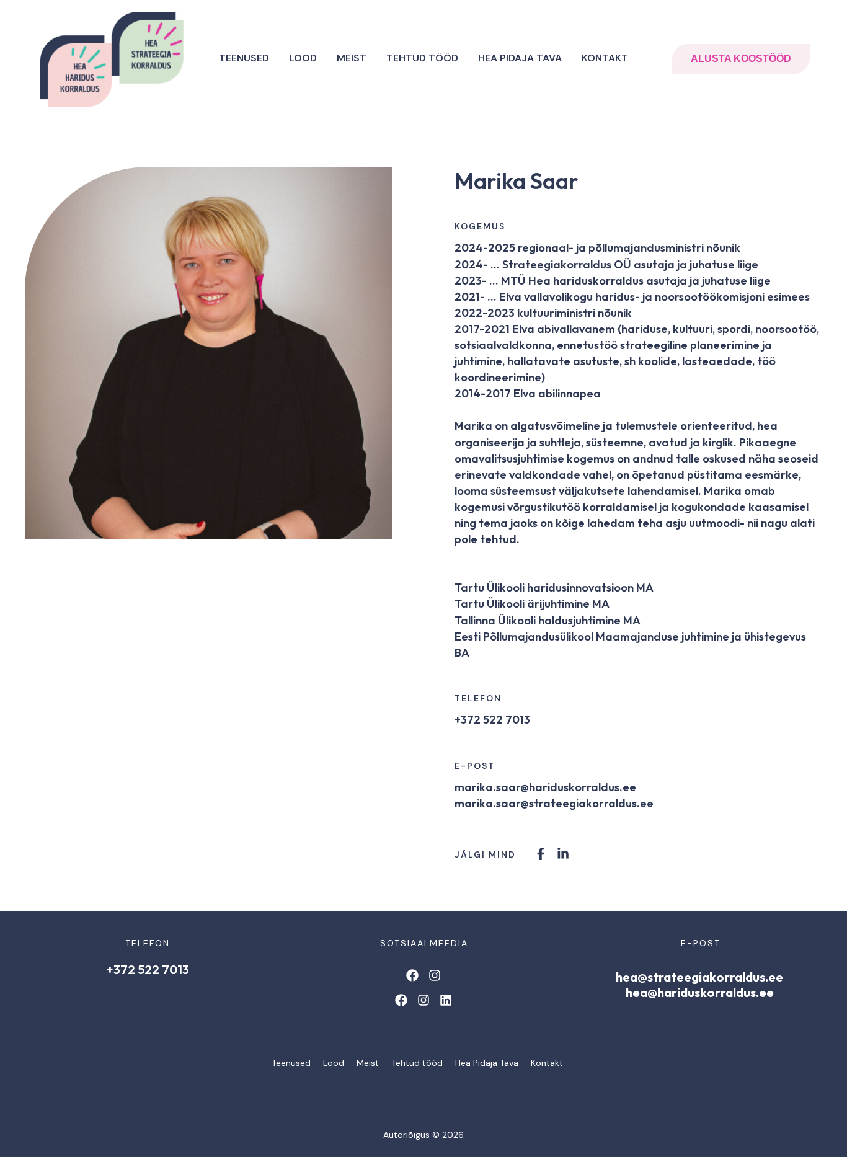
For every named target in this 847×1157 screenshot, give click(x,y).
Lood (303, 57)
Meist (351, 57)
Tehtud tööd (422, 57)
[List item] (540, 854)
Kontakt (605, 57)
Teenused (244, 57)
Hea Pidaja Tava (520, 57)
